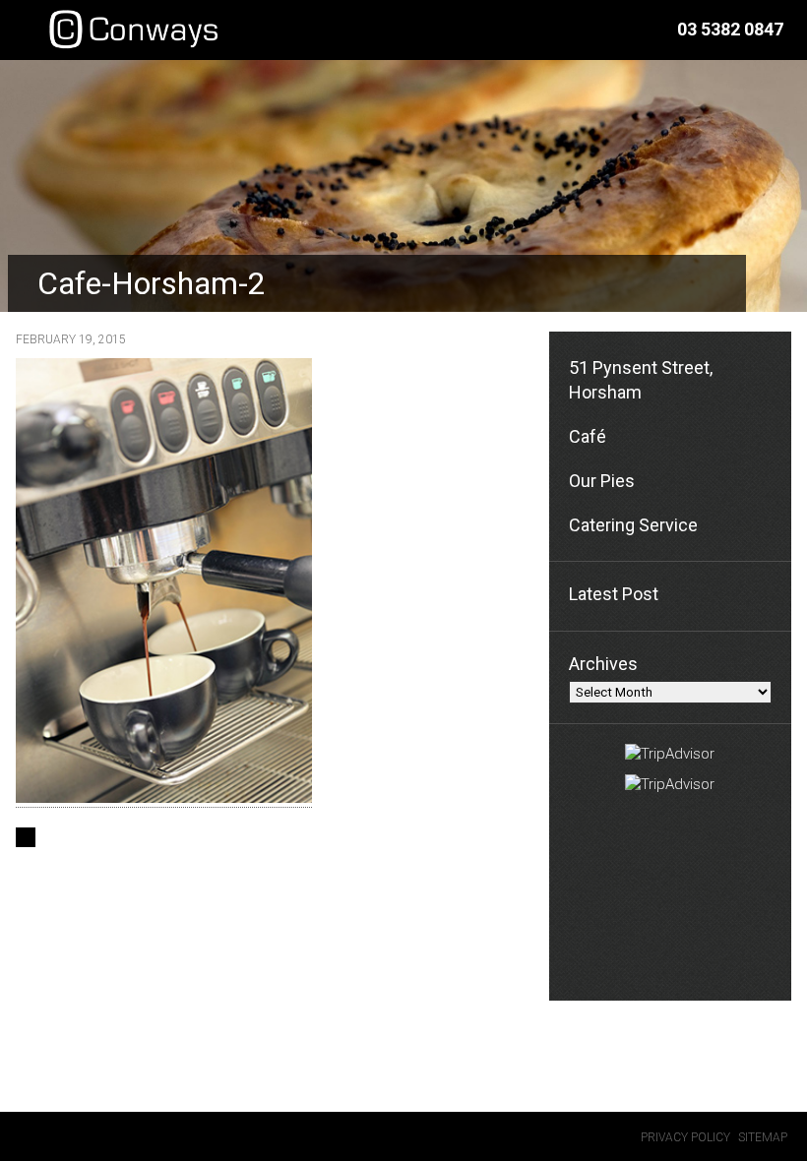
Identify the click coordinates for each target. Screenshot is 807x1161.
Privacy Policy (685, 1137)
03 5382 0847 (730, 29)
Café (587, 436)
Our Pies (602, 480)
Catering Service (633, 525)
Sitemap (762, 1137)
